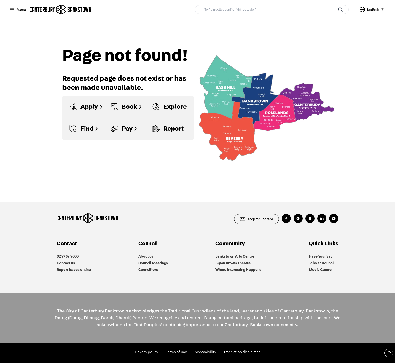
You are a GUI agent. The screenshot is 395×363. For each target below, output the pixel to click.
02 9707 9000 (68, 256)
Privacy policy (146, 352)
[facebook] (286, 218)
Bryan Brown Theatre (233, 263)
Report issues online (74, 270)
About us (145, 256)
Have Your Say (321, 256)
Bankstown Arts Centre (234, 256)
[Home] (60, 10)
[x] (310, 218)
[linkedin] (321, 218)
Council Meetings (153, 263)
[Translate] (363, 9)
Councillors (148, 270)
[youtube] (333, 218)
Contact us (66, 263)
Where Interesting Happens (238, 270)
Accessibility (205, 352)
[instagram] (298, 218)
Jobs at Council (322, 263)
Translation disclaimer (242, 352)
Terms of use (176, 352)
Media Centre (320, 270)
